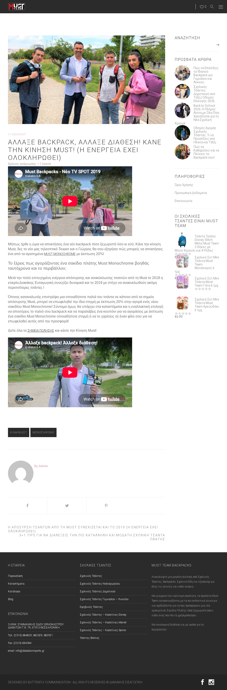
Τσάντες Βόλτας (89, 638)
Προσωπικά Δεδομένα (191, 193)
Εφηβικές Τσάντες (91, 607)
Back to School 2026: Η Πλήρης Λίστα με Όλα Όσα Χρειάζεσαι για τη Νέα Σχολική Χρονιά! (197, 114)
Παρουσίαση (15, 576)
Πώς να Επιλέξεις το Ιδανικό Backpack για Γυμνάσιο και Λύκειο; (206, 75)
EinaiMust (19, 134)
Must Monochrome (60, 254)
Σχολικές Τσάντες (91, 576)
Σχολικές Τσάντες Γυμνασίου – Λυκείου (104, 599)
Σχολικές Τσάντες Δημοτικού (97, 591)
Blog (10, 599)
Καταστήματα (16, 583)
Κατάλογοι (14, 591)
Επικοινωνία (183, 201)
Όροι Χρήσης (184, 185)
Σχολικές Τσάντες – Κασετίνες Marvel (103, 622)
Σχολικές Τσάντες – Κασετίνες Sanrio (103, 630)
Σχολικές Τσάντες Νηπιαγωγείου (100, 583)
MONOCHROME (43, 432)
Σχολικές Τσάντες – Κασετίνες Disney (103, 614)
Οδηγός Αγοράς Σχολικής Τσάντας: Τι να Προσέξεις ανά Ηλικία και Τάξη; (205, 135)
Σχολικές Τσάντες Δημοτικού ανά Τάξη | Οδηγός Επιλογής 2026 (204, 94)
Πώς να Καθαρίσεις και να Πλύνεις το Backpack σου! (206, 152)
